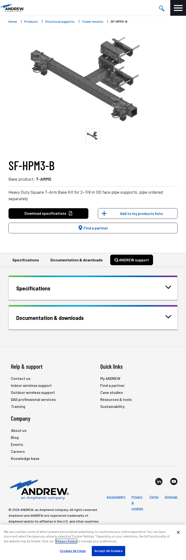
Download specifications (45, 213)
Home (12, 21)
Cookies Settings (73, 551)
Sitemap (171, 497)
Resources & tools (116, 399)
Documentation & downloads (76, 260)
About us (18, 430)
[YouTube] (174, 481)
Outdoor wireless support (33, 392)
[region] (93, 542)
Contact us (20, 378)
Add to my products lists (141, 213)
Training (18, 406)
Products (31, 21)
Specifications (25, 260)
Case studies (111, 392)
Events (17, 444)
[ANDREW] (12, 8)
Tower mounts (92, 21)
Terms (154, 497)
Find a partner (95, 228)
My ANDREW (110, 378)
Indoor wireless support (31, 385)
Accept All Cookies (108, 551)
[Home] (38, 489)
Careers (18, 451)
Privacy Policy (66, 541)
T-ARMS (43, 179)
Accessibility (116, 497)
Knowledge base (25, 458)
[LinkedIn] (159, 481)
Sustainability (112, 406)
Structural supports (60, 21)
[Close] (178, 532)
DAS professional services (33, 399)
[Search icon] (161, 8)
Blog (15, 437)
